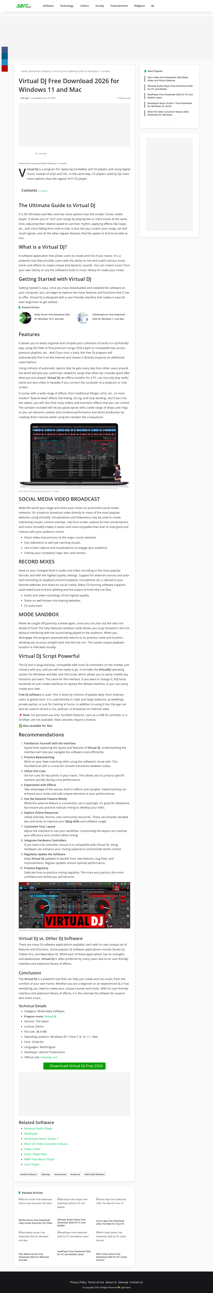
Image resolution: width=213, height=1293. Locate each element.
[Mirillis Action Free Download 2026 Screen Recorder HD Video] (36, 1207)
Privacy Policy (78, 1282)
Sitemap (123, 1282)
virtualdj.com (49, 1057)
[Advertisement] (106, 38)
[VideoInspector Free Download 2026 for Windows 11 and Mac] (83, 318)
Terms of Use (96, 1282)
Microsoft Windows (95, 1174)
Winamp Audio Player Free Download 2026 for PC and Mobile (71, 1222)
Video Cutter (32, 1149)
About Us (111, 1282)
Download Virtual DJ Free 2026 (76, 1065)
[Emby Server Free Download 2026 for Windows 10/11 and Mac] (25, 318)
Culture (84, 5)
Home (23, 71)
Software (48, 5)
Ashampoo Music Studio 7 (41, 1139)
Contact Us (136, 1282)
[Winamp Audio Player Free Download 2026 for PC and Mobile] (74, 1207)
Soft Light (25, 98)
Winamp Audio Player (38, 1128)
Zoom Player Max (35, 1154)
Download (61, 1174)
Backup (46, 1174)
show (43, 190)
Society (99, 5)
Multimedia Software (40, 71)
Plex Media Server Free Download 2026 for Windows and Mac (34, 1257)
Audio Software (29, 1174)
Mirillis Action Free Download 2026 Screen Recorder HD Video (35, 1221)
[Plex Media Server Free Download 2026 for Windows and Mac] (36, 1241)
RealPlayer (31, 1133)
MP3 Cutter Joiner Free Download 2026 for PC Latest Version (111, 1257)
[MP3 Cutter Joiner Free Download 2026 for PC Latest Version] (113, 1241)
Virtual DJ (50, 1016)
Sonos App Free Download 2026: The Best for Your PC (110, 1222)
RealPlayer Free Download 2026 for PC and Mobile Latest (74, 1253)
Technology (67, 5)
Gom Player (31, 1164)
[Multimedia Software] (24, 6)
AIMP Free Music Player (39, 1159)
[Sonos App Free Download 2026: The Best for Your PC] (113, 1208)
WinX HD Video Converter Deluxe (45, 1144)
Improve (76, 1174)
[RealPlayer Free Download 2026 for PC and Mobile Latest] (74, 1239)
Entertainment (119, 5)
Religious (139, 5)
